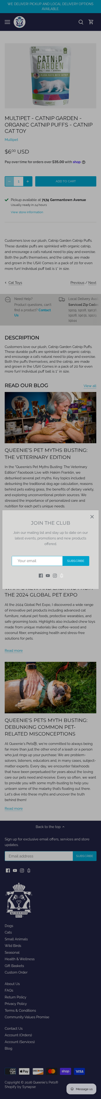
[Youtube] (48, 575)
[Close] (92, 517)
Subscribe (75, 561)
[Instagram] (55, 575)
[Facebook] (41, 575)
